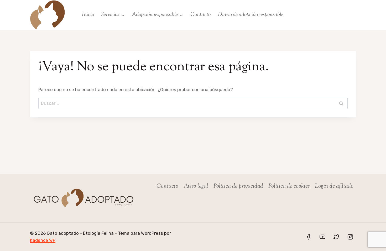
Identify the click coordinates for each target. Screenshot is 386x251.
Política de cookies (289, 186)
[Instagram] (350, 237)
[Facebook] (308, 237)
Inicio (88, 15)
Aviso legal (196, 186)
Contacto (200, 15)
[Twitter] (336, 237)
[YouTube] (322, 237)
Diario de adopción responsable (250, 15)
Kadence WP (42, 240)
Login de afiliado (334, 186)
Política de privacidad (238, 186)
